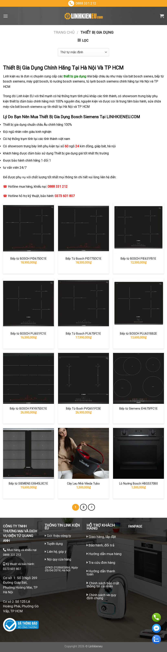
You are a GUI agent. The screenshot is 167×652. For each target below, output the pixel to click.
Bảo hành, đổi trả (101, 545)
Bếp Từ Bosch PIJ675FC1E (83, 333)
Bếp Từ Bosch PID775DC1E (83, 258)
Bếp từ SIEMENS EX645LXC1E (28, 483)
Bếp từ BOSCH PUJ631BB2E (138, 333)
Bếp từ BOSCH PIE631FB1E (138, 258)
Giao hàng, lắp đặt (102, 537)
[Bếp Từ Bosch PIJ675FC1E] (83, 303)
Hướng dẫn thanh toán (101, 572)
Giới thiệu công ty (59, 536)
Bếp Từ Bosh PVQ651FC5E (83, 408)
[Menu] (5, 16)
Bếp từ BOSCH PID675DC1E (28, 258)
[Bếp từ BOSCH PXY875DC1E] (28, 378)
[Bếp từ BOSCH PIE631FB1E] (138, 228)
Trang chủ (64, 32)
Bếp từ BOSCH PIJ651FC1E (28, 333)
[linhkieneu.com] (84, 16)
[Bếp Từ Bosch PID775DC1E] (83, 228)
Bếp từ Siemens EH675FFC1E (138, 408)
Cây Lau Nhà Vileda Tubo (83, 483)
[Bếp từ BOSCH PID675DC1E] (28, 228)
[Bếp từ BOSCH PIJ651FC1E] (28, 303)
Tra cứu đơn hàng (101, 563)
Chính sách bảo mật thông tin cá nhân (103, 584)
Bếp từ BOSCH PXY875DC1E (28, 408)
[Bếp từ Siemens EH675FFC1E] (138, 378)
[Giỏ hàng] (162, 15)
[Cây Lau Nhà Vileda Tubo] (83, 453)
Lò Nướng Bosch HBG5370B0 (138, 483)
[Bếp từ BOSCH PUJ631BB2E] (138, 303)
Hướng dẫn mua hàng (105, 554)
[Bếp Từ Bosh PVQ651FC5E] (83, 378)
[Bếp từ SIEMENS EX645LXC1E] (28, 453)
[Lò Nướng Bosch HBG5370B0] (138, 453)
